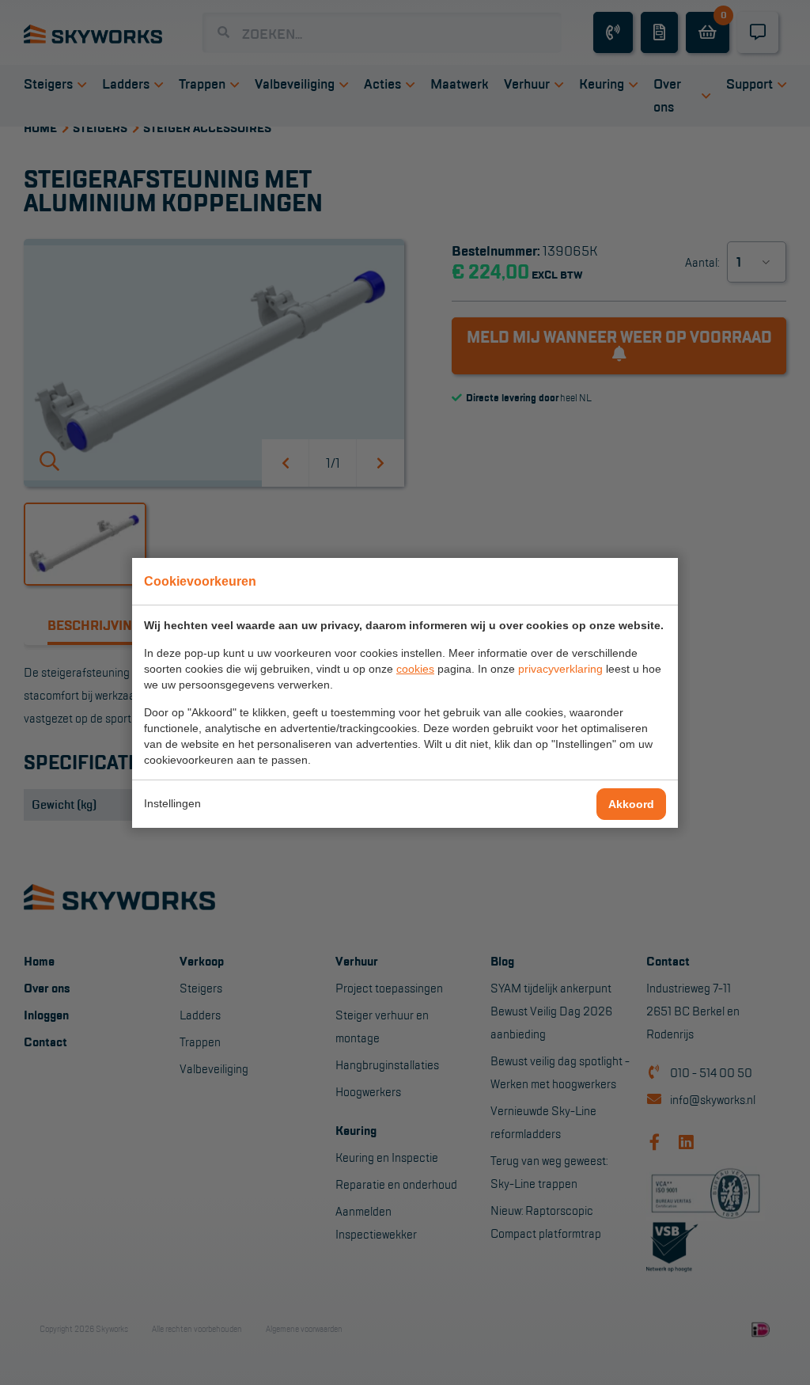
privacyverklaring (560, 668)
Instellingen (172, 803)
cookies (415, 668)
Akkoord (631, 804)
